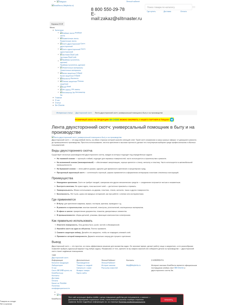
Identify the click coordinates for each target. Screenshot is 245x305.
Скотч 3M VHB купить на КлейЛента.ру (62, 271)
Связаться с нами (84, 267)
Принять (168, 299)
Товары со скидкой (84, 265)
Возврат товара (83, 270)
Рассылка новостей (109, 267)
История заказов (108, 265)
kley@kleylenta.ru (133, 265)
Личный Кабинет (108, 262)
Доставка (55, 278)
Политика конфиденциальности (61, 286)
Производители (83, 262)
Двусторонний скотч (83, 112)
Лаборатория (57, 265)
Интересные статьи (64, 112)
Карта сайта (82, 273)
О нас (54, 267)
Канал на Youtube (59, 283)
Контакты (55, 275)
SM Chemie (179, 267)
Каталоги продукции (60, 262)
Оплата (55, 280)
